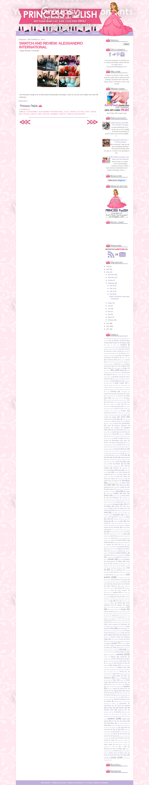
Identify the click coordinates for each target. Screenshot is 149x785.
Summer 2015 (107, 712)
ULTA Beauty (113, 736)
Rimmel (114, 659)
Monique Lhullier (108, 565)
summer (127, 705)
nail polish (24, 114)
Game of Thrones (109, 476)
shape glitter (116, 676)
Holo (106, 512)
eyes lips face (115, 451)
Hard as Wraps (115, 500)
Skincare (106, 684)
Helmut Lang (126, 502)
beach (121, 359)
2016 (108, 266)
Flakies (124, 461)
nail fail (120, 572)
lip (114, 542)
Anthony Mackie (108, 353)
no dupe (125, 599)
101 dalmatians (108, 338)
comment (125, 408)
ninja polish (118, 599)
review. (105, 656)
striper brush (125, 699)
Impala (115, 521)
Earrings (106, 444)
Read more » (23, 101)
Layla (112, 540)
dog (113, 432)
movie (116, 565)
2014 (108, 272)
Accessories (107, 347)
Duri (127, 442)
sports (109, 688)
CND (128, 400)
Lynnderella (120, 546)
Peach (119, 618)
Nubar (105, 601)
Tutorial (115, 733)
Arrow (115, 353)
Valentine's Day (123, 738)
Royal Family (114, 661)
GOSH (108, 493)
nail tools (124, 582)
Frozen (116, 472)
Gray (87, 112)
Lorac (116, 544)
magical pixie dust (110, 548)
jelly (105, 532)
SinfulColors (114, 682)
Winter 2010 (113, 753)
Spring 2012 (107, 690)
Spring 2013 (118, 691)
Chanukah (114, 393)
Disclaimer (82, 33)
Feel (128, 459)
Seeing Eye (123, 671)
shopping (124, 678)
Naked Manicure (112, 586)
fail (112, 453)
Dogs (126, 432)
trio (104, 733)
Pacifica (117, 611)
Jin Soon (118, 534)
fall (121, 453)
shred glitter (107, 680)
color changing (117, 402)
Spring (115, 688)
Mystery (114, 568)
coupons (125, 415)
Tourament (106, 731)
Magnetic (120, 548)
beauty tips (119, 361)
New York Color (109, 594)
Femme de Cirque (110, 461)
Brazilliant (116, 376)
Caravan (111, 389)
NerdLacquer (107, 592)
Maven (118, 557)
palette (123, 611)
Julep (124, 534)
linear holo (107, 542)
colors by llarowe (116, 406)
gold (118, 491)
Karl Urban (125, 536)
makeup (120, 551)
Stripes (108, 701)
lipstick (128, 542)
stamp (117, 695)
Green (93, 112)
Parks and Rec (118, 613)
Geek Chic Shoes (121, 476)
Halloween (115, 497)
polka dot (116, 632)
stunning (106, 703)
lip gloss (119, 542)
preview (106, 637)
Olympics (119, 605)
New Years (125, 592)
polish (128, 628)
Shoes (117, 678)
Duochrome (115, 440)
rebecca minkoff (113, 649)
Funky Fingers (123, 474)
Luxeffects (112, 546)
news (105, 596)
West (113, 746)
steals (122, 697)
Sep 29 (112, 285)
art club (121, 353)
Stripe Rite (117, 699)
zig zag (106, 757)
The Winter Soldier (122, 723)
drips (118, 436)
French (106, 470)
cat (116, 389)
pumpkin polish (119, 641)
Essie (125, 449)
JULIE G (106, 536)
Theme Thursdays (115, 725)
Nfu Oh (120, 596)
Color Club (126, 402)
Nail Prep (106, 579)
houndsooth (120, 517)
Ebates (126, 444)
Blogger (125, 368)
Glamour (117, 483)
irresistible (121, 525)
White (120, 748)
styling (113, 703)
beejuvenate (109, 364)
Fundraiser (107, 474)
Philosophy (123, 624)
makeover (112, 551)
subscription (123, 703)
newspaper (112, 596)
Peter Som (120, 622)
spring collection (123, 693)
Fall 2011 (124, 455)
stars (117, 697)
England (111, 449)
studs (126, 701)
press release (108, 635)
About (32, 33)
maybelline (125, 557)
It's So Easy (115, 527)
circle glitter (114, 400)
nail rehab (124, 579)
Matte (128, 555)
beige (116, 364)
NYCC (112, 603)
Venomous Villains (123, 740)
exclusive (106, 451)
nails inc (120, 584)
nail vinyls (107, 584)
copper (106, 412)
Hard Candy (125, 500)
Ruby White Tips (124, 661)
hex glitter (108, 504)
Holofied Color (107, 514)
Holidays (119, 510)
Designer (117, 427)
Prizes (121, 639)
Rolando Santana (124, 659)
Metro (119, 559)
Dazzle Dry (117, 423)
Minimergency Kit (122, 563)
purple (34, 114)
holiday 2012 (113, 508)
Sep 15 (112, 291)
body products (109, 372)
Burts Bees (109, 383)
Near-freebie (118, 588)
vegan (113, 740)
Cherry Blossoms (110, 395)
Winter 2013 (116, 755)
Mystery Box (121, 568)
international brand (122, 523)
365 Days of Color (110, 345)
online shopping (120, 607)
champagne (124, 391)
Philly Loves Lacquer (110, 624)
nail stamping (107, 582)
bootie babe (126, 372)
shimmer (54, 114)
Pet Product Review (121, 620)
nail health (126, 572)
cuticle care (115, 421)
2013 (108, 323)
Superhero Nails (120, 716)
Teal (118, 721)
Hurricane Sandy (118, 519)
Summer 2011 (111, 708)
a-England (123, 345)
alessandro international (51, 112)
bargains (127, 355)
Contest (123, 411)
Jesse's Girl (121, 531)
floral (110, 463)
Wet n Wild (123, 746)
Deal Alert (126, 423)
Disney (121, 429)
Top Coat (121, 727)
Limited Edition (122, 540)
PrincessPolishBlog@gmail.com (117, 67)
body (128, 370)
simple (121, 680)
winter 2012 (107, 755)
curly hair (125, 419)
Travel (121, 731)
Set (127, 673)
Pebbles (106, 620)
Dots (114, 434)
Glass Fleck (126, 483)
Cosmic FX (106, 415)
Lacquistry (125, 538)
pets (127, 622)
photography (107, 626)
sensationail (107, 673)
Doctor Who (107, 432)
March (110, 317)
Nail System (116, 582)
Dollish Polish (107, 434)
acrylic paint (115, 347)
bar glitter (119, 355)
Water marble (108, 744)
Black (125, 366)
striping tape (118, 701)
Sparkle (127, 686)
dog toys (119, 432)
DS (110, 438)
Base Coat (125, 357)
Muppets (123, 565)
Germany (120, 478)
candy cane (124, 385)
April (109, 314)
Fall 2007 (127, 453)
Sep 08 (112, 294)
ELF (116, 446)
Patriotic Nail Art (123, 615)
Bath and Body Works (110, 359)
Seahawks (113, 669)
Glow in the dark (110, 491)
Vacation (113, 738)
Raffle (114, 647)
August (110, 303)
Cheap (128, 393)
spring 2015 (113, 693)
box (109, 376)
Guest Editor (125, 495)
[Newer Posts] (25, 124)
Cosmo (113, 415)
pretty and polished (122, 635)
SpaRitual (118, 686)
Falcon (116, 453)
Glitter (80, 112)
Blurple (122, 370)
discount (113, 429)
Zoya (113, 757)
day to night (109, 423)
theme (106, 725)
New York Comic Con (122, 594)
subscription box (109, 705)
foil (125, 464)
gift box (116, 480)
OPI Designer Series (113, 609)
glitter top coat (125, 487)
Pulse (111, 641)
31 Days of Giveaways (119, 343)
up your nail (122, 736)
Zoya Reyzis (126, 757)
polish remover (118, 630)
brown (113, 381)
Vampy (106, 740)
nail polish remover (123, 577)
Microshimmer (110, 561)
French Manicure (115, 470)
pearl (126, 618)
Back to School (110, 355)
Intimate (106, 525)
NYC (117, 601)
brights (107, 381)
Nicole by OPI (109, 599)
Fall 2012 (107, 457)
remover (111, 652)
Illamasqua (107, 521)
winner (110, 750)
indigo (112, 523)
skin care (124, 682)
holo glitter (115, 512)
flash (105, 463)
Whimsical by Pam (110, 748)
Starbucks (111, 697)
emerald (121, 446)
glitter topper (110, 489)
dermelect (107, 427)
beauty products (110, 361)
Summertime (117, 712)
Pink (112, 628)
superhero (124, 714)
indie (121, 521)
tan (113, 721)
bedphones (127, 361)
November (111, 277)
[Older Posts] (92, 124)
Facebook (106, 453)
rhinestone (123, 656)
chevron (120, 395)
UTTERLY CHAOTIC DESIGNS (97, 783)
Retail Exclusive (110, 654)
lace (119, 538)
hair (108, 497)
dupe (125, 440)
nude (110, 601)
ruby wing (108, 663)
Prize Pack (114, 639)
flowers (118, 464)
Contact (95, 33)
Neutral (115, 592)
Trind (126, 731)
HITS (128, 504)
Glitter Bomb (119, 485)
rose (107, 661)
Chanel (106, 393)
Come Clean (126, 406)
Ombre (128, 605)
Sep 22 (112, 288)
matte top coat (110, 557)
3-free (109, 340)
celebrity (121, 389)
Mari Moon (107, 555)
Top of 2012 (117, 729)
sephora (114, 673)
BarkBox (116, 357)
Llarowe (108, 544)
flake (118, 461)
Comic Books (109, 408)
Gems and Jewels (109, 478)
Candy (116, 385)
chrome (108, 400)
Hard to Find (107, 502)
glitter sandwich (115, 487)
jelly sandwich (113, 531)
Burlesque (127, 381)
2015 (108, 269)
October (110, 280)
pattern (106, 618)
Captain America (108, 387)
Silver (114, 680)
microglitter (126, 559)
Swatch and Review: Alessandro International (51, 45)
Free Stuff (124, 466)
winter (122, 750)
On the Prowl (109, 607)
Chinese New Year (116, 398)
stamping (123, 695)
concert (115, 410)
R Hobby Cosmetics (115, 645)
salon (123, 665)
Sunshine (106, 714)
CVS (122, 421)
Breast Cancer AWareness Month (121, 378)
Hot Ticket (112, 517)
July (109, 306)
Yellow (125, 755)
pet (112, 620)
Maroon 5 (115, 555)
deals (109, 425)
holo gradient (124, 512)
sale (126, 663)
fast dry (114, 459)
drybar (105, 438)
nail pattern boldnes (118, 574)
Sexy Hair (106, 676)
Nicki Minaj (127, 596)
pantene (110, 613)
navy (111, 588)
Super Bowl (115, 714)
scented (106, 669)
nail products (115, 579)
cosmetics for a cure (122, 412)
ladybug (106, 540)
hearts (118, 502)
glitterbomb (119, 489)
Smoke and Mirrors (117, 684)
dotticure (121, 434)
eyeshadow (125, 451)
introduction (113, 525)
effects (105, 446)
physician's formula (118, 626)
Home (22, 33)
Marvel (122, 555)
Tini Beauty (113, 727)
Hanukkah (106, 500)
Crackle (106, 417)
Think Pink (125, 725)
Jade (126, 529)
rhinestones (107, 659)
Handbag (124, 497)
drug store (125, 436)
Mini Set (112, 563)
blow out (106, 370)
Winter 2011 (123, 753)
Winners (116, 750)
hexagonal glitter (118, 504)
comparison (107, 410)
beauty (128, 359)
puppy (107, 643)
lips (123, 542)
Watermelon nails (120, 744)
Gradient (115, 493)
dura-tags (120, 442)
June (109, 308)
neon (112, 590)
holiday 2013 (123, 508)
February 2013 (121, 459)
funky (114, 474)
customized (107, 421)
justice (118, 536)
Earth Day (112, 444)
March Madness (122, 553)
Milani (120, 561)
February (111, 320)
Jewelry (111, 534)
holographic (116, 515)
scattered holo (121, 667)
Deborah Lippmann (121, 425)
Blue (66, 112)
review (46, 114)
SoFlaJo (127, 684)
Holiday (108, 506)
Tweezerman (123, 733)
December (111, 274)
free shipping (114, 466)
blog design (117, 368)
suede (119, 705)
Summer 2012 (122, 708)
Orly (105, 611)
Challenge (113, 391)
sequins (122, 673)
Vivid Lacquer (124, 742)
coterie (118, 415)
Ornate (111, 611)
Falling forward (125, 457)
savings (111, 667)
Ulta (105, 736)
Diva (127, 429)
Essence (117, 449)
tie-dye (105, 727)
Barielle (108, 357)
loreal (122, 544)
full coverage (124, 472)
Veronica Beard (108, 742)
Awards (55, 33)
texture (124, 721)
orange (123, 609)
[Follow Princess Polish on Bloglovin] (116, 181)
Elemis (111, 446)
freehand (124, 468)
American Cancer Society (114, 351)
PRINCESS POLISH (59, 783)
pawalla (112, 618)
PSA (107, 641)
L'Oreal (112, 538)
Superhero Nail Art (108, 716)
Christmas (127, 398)
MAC (128, 546)
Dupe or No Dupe (109, 442)
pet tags (114, 622)
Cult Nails (117, 419)
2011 (108, 329)
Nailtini (127, 584)
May (109, 311)
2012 (108, 326)
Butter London (119, 383)
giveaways (110, 483)
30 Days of (117, 340)
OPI (128, 607)
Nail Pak (108, 574)
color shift (120, 404)
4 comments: (25, 109)
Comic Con (117, 408)
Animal (126, 351)
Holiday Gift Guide (109, 510)
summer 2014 (122, 709)
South (112, 686)
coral (112, 412)
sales (105, 665)
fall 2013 (115, 457)
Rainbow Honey (123, 647)
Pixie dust (121, 628)
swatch (62, 114)
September (111, 283)
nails (113, 584)
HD (113, 502)
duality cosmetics (119, 438)
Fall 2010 (116, 455)
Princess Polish (116, 637)
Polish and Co (109, 630)
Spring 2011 (123, 688)
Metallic (111, 559)
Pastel (114, 615)
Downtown (111, 436)
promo (128, 639)
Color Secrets (110, 404)
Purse (122, 643)
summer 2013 (108, 710)
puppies (128, 641)
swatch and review (76, 114)
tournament (114, 731)
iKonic (126, 519)
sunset (126, 712)
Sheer (125, 676)
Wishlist (43, 33)
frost (109, 472)
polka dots (124, 632)
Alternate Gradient (124, 349)
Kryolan (106, 538)
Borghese (109, 374)
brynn (120, 381)
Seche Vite (113, 671)
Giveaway (126, 481)
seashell (120, 669)
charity (121, 393)
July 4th (112, 536)
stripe (110, 699)
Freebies (116, 468)
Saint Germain (117, 663)
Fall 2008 (108, 455)
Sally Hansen (113, 665)
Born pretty (118, 374)
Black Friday (107, 368)
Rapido (106, 649)
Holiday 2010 (119, 506)
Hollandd (125, 510)
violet (116, 742)
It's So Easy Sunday (117, 529)
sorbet (107, 686)
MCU (105, 559)
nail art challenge (116, 570)
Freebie (106, 468)
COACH (108, 402)
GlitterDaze (127, 489)
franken (106, 466)
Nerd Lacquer (122, 590)
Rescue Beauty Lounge (123, 652)
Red (40, 114)
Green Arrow (116, 495)
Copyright (68, 33)
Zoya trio (108, 760)
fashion (108, 459)
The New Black (109, 723)
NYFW (120, 603)
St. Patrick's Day (109, 695)
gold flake (127, 491)
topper (126, 729)
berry (122, 364)
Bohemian (117, 372)
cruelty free (107, 419)
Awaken (128, 353)
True (109, 733)
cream (73, 112)
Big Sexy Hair (116, 366)
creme (123, 417)
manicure (112, 553)
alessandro (32, 112)
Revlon (113, 657)
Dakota (127, 421)
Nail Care (113, 572)
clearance (122, 400)
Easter (120, 444)
